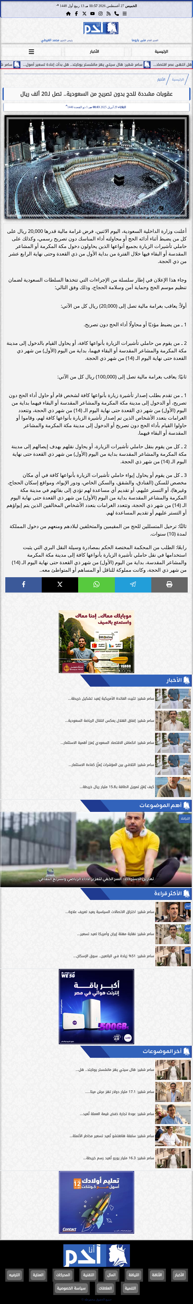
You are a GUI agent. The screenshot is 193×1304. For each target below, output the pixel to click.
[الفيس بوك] (76, 14)
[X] (60, 585)
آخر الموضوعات (162, 1051)
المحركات (63, 1275)
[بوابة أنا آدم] (100, 29)
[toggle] (31, 51)
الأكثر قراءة (168, 893)
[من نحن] (117, 14)
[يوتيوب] (92, 14)
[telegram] (133, 585)
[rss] (109, 14)
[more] (125, 14)
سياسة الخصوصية (71, 1288)
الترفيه (14, 1275)
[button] (11, 852)
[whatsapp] (96, 585)
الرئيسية (161, 51)
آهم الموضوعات (160, 805)
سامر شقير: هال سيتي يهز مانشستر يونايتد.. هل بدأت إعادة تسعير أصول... (124, 64)
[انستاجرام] (100, 14)
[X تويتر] (84, 14)
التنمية (130, 1288)
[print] (169, 585)
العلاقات (105, 1288)
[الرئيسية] (68, 14)
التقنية (88, 1275)
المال (111, 1275)
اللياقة (134, 1275)
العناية (38, 1275)
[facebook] (23, 585)
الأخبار (94, 51)
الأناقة (157, 1275)
